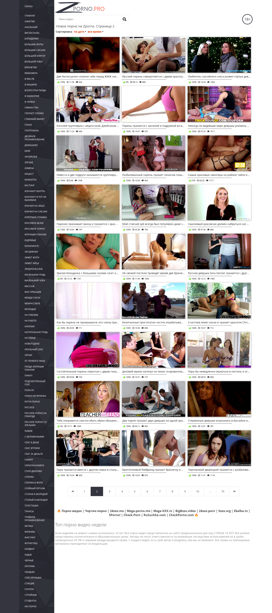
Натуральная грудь (36, 332)
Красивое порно (35, 228)
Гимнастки (31, 107)
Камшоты (30, 179)
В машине (31, 84)
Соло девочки (33, 471)
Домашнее (31, 145)
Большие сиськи (35, 50)
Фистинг (30, 537)
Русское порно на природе (36, 415)
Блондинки (31, 38)
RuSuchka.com (155, 515)
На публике (31, 315)
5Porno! (114, 515)
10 (197, 491)
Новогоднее (32, 343)
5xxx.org (224, 511)
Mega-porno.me (138, 511)
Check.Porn (132, 515)
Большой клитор (35, 55)
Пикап (28, 375)
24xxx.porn (207, 511)
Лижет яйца (32, 263)
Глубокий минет (35, 119)
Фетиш (29, 526)
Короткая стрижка (36, 217)
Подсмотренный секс (35, 383)
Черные (29, 560)
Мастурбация (33, 292)
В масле (29, 78)
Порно (29, 6)
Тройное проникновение (35, 519)
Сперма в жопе (34, 482)
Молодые (30, 309)
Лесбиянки (31, 251)
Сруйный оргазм (35, 488)
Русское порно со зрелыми (36, 423)
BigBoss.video (185, 511)
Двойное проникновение (35, 138)
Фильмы (30, 531)
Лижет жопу (32, 257)
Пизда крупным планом (34, 368)
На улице (30, 337)
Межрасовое (32, 303)
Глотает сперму (34, 113)
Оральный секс (34, 349)
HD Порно (30, 606)
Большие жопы (34, 44)
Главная (30, 15)
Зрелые (29, 162)
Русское (29, 407)
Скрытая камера (34, 465)
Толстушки (31, 505)
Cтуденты (30, 600)
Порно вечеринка (35, 395)
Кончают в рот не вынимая (35, 198)
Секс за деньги (34, 453)
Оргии (28, 355)
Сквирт (29, 459)
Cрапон (29, 589)
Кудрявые (30, 240)
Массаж (29, 286)
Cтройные (31, 595)
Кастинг (30, 185)
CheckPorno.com (181, 515)
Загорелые (31, 156)
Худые (28, 554)
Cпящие (29, 583)
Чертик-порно (96, 511)
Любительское (34, 269)
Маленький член (35, 280)
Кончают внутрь (35, 191)
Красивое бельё (34, 223)
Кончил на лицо (35, 205)
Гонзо (28, 124)
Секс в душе (32, 442)
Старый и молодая (36, 499)
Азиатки (30, 21)
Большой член (34, 61)
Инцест (29, 173)
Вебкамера (31, 73)
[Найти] (124, 19)
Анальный (31, 27)
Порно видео (72, 511)
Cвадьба (30, 572)
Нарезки (30, 326)
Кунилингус (32, 246)
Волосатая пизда (35, 90)
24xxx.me (117, 511)
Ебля (27, 151)
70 (222, 491)
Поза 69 (29, 390)
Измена (29, 168)
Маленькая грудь (35, 274)
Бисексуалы (32, 32)
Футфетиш (31, 543)
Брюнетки (31, 67)
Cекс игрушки (33, 577)
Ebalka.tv (241, 511)
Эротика (30, 566)
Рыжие (29, 431)
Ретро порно (32, 401)
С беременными (34, 436)
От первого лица (35, 360)
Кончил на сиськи (36, 211)
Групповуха (32, 130)
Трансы (29, 511)
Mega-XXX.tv (162, 511)
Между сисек (32, 297)
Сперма (29, 476)
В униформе (32, 96)
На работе (31, 320)
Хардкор (29, 549)
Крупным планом (35, 234)
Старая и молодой (36, 494)
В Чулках (30, 101)
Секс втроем (32, 448)
